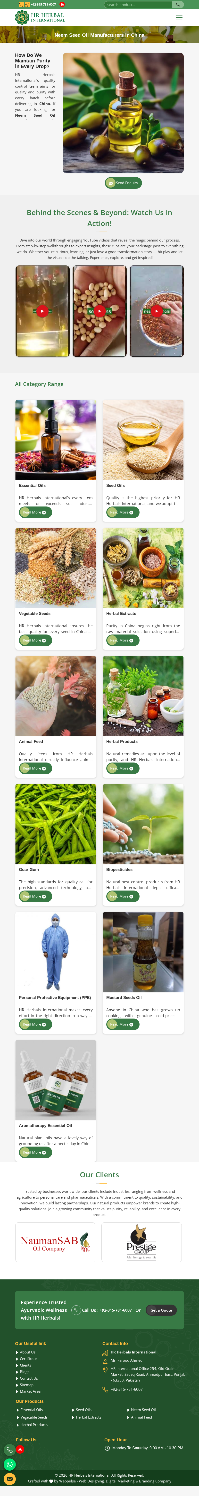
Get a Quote (161, 1310)
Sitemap (26, 1384)
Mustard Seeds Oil (124, 997)
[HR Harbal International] (40, 17)
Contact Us (28, 1378)
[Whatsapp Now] (10, 1464)
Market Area (30, 1391)
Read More (32, 512)
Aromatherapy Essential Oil (45, 1125)
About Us (27, 1352)
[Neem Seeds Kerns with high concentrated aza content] (157, 311)
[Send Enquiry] (10, 1479)
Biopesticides (119, 869)
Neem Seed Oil (143, 1409)
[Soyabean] (100, 311)
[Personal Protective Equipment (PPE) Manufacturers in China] (55, 952)
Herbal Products (122, 741)
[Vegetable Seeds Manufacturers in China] (55, 568)
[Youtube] (62, 4)
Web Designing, (92, 1481)
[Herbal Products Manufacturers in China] (143, 696)
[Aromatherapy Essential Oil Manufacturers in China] (55, 1080)
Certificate (28, 1358)
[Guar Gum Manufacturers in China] (55, 824)
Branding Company (155, 1481)
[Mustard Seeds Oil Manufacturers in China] (143, 952)
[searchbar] (178, 4)
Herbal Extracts (121, 613)
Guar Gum (29, 869)
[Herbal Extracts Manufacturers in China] (143, 568)
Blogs (24, 1371)
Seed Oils (115, 485)
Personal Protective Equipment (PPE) (55, 997)
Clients (25, 1365)
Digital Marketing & (122, 1481)
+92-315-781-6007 (43, 4)
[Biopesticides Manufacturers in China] (143, 824)
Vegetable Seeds (34, 613)
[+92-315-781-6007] (10, 1450)
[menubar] (179, 18)
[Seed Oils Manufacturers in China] (143, 440)
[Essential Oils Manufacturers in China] (55, 440)
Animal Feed (31, 741)
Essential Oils (32, 485)
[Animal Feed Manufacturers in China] (55, 696)
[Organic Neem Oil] (42, 311)
